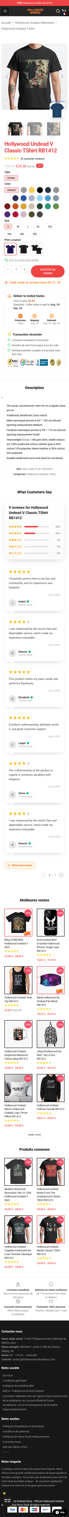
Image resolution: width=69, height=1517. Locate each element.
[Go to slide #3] (54, 128)
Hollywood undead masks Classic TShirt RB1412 (48, 1250)
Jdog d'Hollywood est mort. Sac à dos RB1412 (49, 1055)
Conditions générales (14, 1380)
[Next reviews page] (61, 875)
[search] (58, 11)
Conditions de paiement (16, 1431)
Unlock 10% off (7, 1501)
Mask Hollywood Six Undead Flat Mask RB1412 (48, 1001)
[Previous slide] (7, 76)
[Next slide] (62, 76)
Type (7, 172)
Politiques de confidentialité (18, 1385)
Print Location (12, 239)
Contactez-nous (12, 1441)
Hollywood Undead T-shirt (18, 28)
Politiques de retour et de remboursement (26, 1436)
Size (6, 220)
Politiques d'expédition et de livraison (23, 1426)
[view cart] (64, 11)
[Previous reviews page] (43, 875)
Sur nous (8, 1375)
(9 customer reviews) (33, 158)
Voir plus (34, 1135)
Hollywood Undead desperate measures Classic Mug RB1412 (16, 1055)
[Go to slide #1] (15, 128)
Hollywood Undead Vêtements (34, 23)
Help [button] (62, 1512)
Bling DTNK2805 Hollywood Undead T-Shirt (16, 943)
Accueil (6, 23)
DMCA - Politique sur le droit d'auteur (23, 1390)
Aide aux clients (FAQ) (15, 1446)
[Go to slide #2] (34, 128)
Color (7, 183)
